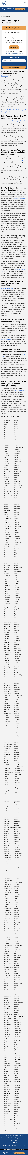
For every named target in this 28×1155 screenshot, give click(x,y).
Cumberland (7, 575)
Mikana (6, 835)
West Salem (17, 1097)
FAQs (24, 1145)
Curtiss (16, 575)
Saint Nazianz (7, 988)
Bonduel (6, 494)
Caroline (6, 528)
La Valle (6, 766)
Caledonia (6, 522)
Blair (5, 488)
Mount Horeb (17, 855)
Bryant (6, 514)
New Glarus (7, 876)
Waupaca (16, 1089)
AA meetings (4, 76)
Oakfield (16, 886)
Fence (5, 640)
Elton (15, 628)
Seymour (16, 998)
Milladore (16, 835)
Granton (16, 683)
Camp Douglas (8, 526)
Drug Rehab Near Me (7, 1138)
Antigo (6, 439)
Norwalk (16, 884)
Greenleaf (6, 691)
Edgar (5, 614)
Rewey (16, 961)
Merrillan (16, 831)
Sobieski (16, 1012)
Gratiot (16, 685)
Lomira (6, 789)
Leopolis (16, 781)
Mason (16, 815)
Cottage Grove (18, 567)
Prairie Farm (7, 947)
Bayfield (16, 469)
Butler (15, 516)
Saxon (5, 994)
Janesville (16, 740)
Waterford (17, 1081)
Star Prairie (7, 1028)
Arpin (5, 449)
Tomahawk (17, 1055)
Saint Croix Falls (18, 984)
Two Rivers (7, 1065)
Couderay (6, 569)
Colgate (6, 557)
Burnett (6, 516)
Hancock (16, 697)
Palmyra (16, 908)
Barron (6, 467)
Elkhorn (16, 622)
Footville (6, 648)
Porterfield (7, 939)
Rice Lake (6, 965)
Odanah (16, 890)
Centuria (6, 538)
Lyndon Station (8, 797)
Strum (15, 1039)
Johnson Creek (8, 744)
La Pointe (16, 764)
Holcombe (17, 719)
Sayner (16, 994)
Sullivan (16, 1043)
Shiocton (16, 1006)
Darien (16, 583)
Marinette (16, 809)
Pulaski (16, 951)
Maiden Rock (7, 799)
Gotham (16, 679)
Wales (5, 1077)
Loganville (16, 787)
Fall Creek (6, 638)
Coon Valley (7, 565)
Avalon (16, 455)
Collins (16, 557)
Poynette (16, 943)
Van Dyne (16, 1069)
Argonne (6, 443)
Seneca (6, 998)
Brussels (16, 512)
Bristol (6, 504)
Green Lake (17, 687)
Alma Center (17, 429)
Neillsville (6, 866)
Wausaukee (7, 1093)
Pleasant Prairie (18, 929)
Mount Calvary (18, 853)
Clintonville (17, 549)
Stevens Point (17, 1030)
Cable (5, 520)
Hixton (6, 719)
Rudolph (16, 982)
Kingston (16, 758)
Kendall (6, 750)
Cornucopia (7, 567)
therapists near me (20, 198)
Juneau (16, 746)
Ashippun (16, 449)
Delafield (16, 591)
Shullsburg (7, 1008)
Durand (6, 606)
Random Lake (17, 955)
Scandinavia (7, 996)
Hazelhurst (17, 707)
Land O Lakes (17, 774)
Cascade (16, 528)
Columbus (17, 559)
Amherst (16, 435)
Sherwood (7, 1006)
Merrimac (6, 833)
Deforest (6, 591)
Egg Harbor (7, 616)
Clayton (16, 545)
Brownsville (17, 508)
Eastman (6, 610)
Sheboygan (7, 1002)
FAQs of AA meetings (19, 390)
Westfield (6, 1101)
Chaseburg (17, 538)
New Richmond (8, 880)
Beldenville (17, 473)
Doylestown (7, 601)
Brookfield (17, 506)
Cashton (16, 530)
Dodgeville (7, 597)
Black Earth (7, 486)
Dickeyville (7, 595)
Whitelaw (6, 1107)
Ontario (16, 898)
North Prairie (7, 884)
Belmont (6, 477)
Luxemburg (17, 795)
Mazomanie (7, 821)
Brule (5, 512)
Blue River (16, 492)
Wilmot (16, 1111)
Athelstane (17, 451)
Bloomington (17, 490)
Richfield (16, 965)
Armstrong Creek (18, 447)
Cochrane (6, 553)
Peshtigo (16, 917)
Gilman (6, 671)
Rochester (7, 975)
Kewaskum (7, 754)
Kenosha (6, 752)
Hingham (16, 717)
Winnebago (17, 1116)
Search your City (14, 57)
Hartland (6, 701)
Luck (5, 795)
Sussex (6, 1049)
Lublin (15, 793)
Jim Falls (16, 742)
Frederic (6, 658)
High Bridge (7, 713)
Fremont (6, 660)
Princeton (6, 951)
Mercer (16, 829)
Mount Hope (7, 855)
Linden (6, 783)
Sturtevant (17, 1041)
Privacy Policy (6, 1145)
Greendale (17, 689)
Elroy (5, 628)
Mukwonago (7, 860)
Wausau (16, 1091)
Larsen (6, 778)
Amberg (16, 433)
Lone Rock (17, 789)
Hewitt (16, 711)
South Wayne (17, 1018)
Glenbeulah (7, 675)
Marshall (16, 813)
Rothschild (17, 980)
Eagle (15, 606)
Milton (6, 839)
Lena (5, 781)
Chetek (6, 540)
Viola (5, 1073)
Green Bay (7, 687)
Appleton (16, 439)
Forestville (7, 650)
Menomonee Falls (9, 827)
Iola (5, 734)
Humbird (16, 728)
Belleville (16, 475)
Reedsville (16, 959)
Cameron (16, 524)
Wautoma (16, 1093)
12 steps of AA (20, 161)
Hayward (16, 705)
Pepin (5, 917)
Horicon (6, 724)
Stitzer (6, 1032)
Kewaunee (17, 754)
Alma (5, 429)
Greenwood (7, 693)
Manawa (6, 801)
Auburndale (17, 453)
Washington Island (7, 1082)
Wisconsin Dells (8, 1120)
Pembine (16, 914)
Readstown (7, 957)
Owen (5, 906)
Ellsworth (16, 624)
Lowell (15, 791)
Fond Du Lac (7, 646)
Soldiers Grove (8, 1014)
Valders (6, 1069)
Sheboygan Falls (18, 1002)
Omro (5, 896)
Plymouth (6, 933)
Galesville (16, 663)
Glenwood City (18, 675)
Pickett (6, 923)
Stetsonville (17, 1028)
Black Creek (17, 484)
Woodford (17, 1124)
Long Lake (7, 791)
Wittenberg (17, 1122)
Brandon (6, 500)
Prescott (6, 949)
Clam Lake (7, 545)
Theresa (6, 1051)
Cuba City (6, 573)
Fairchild (6, 636)
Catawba (16, 532)
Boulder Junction (8, 496)
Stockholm (7, 1034)
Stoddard (16, 1034)
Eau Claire (16, 610)
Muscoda (16, 860)
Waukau (6, 1087)
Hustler (6, 732)
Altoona (6, 433)
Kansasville (7, 748)
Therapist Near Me (18, 1135)
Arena (15, 441)
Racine (6, 953)
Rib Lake (16, 963)
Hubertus (16, 726)
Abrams (16, 420)
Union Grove (17, 1065)
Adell (15, 422)
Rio (5, 971)
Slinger (6, 1012)
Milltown (16, 837)
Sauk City (6, 992)
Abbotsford (7, 420)
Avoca (5, 457)
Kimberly (16, 756)
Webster (16, 1095)
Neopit (6, 870)
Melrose (6, 825)
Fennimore (17, 640)
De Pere (16, 585)
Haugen (6, 703)
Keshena (16, 752)
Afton (5, 425)
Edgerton (16, 614)
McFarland (17, 821)
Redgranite (17, 957)
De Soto (6, 587)
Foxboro (6, 654)
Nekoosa (16, 866)
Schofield (16, 996)
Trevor (6, 1061)
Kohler (16, 760)
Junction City (7, 746)
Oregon (16, 900)
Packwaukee (7, 908)
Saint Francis (7, 986)
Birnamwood (7, 484)
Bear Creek (7, 471)
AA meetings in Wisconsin (18, 121)
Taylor (15, 1049)
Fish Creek (7, 644)
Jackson (6, 740)
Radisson (16, 953)
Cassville (6, 532)
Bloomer (6, 490)
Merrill (6, 831)
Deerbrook (7, 589)
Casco (5, 530)
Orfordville (7, 902)
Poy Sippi (6, 943)
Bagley (6, 459)
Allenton (16, 427)
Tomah (6, 1055)
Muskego (6, 862)
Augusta (6, 455)
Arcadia (6, 441)
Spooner (6, 1022)
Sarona (16, 990)
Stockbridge (17, 1032)
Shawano (16, 1000)
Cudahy (16, 573)
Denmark (16, 593)
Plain (5, 927)
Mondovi (16, 845)
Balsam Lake (17, 461)
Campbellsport (18, 526)
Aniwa (15, 437)
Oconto (16, 888)
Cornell (16, 565)
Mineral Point (17, 841)
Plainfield (16, 927)
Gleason (16, 671)
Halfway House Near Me (20, 1138)
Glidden (6, 677)
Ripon (15, 971)
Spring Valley (7, 1024)
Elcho (5, 618)
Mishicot (6, 845)
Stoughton (17, 1037)
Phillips (6, 921)
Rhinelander (7, 963)
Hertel (5, 711)
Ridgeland (16, 967)
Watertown (17, 1085)
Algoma (6, 427)
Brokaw (6, 506)
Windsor (6, 1116)
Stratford (6, 1039)
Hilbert (6, 715)
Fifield (15, 642)
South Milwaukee (18, 1016)
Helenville (6, 709)
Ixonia (15, 738)
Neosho (16, 870)
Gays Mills (7, 665)
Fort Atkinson (17, 650)
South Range (7, 1018)
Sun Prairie (17, 1045)
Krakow (6, 762)
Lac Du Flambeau (18, 766)
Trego (5, 1059)
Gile (5, 669)
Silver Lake (17, 1008)
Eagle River (7, 608)
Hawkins (16, 703)
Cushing (6, 577)
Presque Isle (17, 949)
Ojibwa (6, 894)
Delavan (6, 593)
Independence (18, 732)
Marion (6, 811)
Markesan (16, 811)
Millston (6, 837)
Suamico (6, 1043)
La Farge (6, 764)
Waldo (15, 1075)
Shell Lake (16, 1004)
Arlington (6, 447)
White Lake (7, 1105)
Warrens (6, 1079)
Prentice (16, 947)
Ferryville (6, 642)
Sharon (6, 1000)
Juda (15, 744)
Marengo (16, 807)
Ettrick (16, 632)
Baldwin (6, 461)
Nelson (6, 868)
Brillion (16, 502)
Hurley (6, 730)
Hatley (15, 701)
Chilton (6, 542)
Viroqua (16, 1073)
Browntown (7, 510)
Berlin (15, 479)
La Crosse (16, 762)
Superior (6, 1047)
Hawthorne (7, 705)
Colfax (15, 555)
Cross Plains (17, 571)
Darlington (7, 585)
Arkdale (16, 445)
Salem (15, 988)
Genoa (16, 665)
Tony (5, 1057)
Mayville (16, 819)
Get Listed (14, 1140)
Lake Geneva (17, 768)
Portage (16, 937)
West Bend (7, 1097)
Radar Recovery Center (7, 288)
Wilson (6, 1114)
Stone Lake (7, 1037)
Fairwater (16, 636)
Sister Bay (16, 1010)
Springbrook (17, 1024)
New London (17, 878)
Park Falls (16, 910)
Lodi (5, 787)
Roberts (16, 973)
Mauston (6, 819)
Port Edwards (7, 935)
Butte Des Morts (8, 518)
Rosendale (17, 978)
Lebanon (16, 778)
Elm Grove (7, 626)
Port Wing (7, 937)
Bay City (6, 469)
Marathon (7, 807)
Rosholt (6, 980)
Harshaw (6, 699)
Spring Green (17, 1022)
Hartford (16, 699)
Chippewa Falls (18, 542)
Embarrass (7, 630)
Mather (6, 817)
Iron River (6, 738)
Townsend (17, 1057)
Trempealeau (17, 1059)
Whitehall (16, 1105)
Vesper (16, 1071)
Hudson (6, 728)
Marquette (7, 813)
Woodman (7, 1126)
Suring (16, 1047)
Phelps (16, 919)
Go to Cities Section (14, 67)
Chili (15, 540)
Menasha (16, 825)
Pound (16, 941)
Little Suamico (8, 785)
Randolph (6, 955)
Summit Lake (7, 1045)
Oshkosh (6, 904)
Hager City (7, 695)
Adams (6, 422)
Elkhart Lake (7, 622)
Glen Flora (7, 673)
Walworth (16, 1077)
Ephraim (6, 632)
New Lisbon (7, 878)
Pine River (6, 925)
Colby (15, 553)
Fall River (16, 638)
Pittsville (16, 925)
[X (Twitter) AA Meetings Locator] (16, 1142)
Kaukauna (16, 748)
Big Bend (6, 481)
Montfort (6, 849)
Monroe (6, 847)
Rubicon (6, 982)
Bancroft (6, 463)
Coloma (6, 559)
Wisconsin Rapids (18, 1120)
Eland (15, 616)
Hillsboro (6, 717)
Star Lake (16, 1026)
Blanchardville (18, 488)
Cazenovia (7, 534)
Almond (16, 431)
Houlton (6, 726)
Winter (16, 1118)
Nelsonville (17, 868)
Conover (6, 563)
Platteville (6, 929)
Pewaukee (7, 919)
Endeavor (16, 630)
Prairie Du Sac (18, 945)
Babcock (16, 457)
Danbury (16, 581)
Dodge (16, 595)
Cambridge (7, 524)
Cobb (15, 551)
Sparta (6, 1020)
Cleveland (16, 547)
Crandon (16, 569)
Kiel (5, 756)
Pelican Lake (7, 914)
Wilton (16, 1114)
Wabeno (6, 1075)
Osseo (15, 904)
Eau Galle (6, 612)
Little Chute (17, 783)
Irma (15, 734)
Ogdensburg (7, 892)
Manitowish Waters (17, 802)
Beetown (6, 473)
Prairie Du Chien (8, 945)
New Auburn (17, 872)
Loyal (5, 793)
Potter (6, 941)
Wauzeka (6, 1095)
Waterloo (6, 1085)
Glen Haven (17, 673)
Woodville (6, 1128)
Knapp (6, 760)
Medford (6, 823)
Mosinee (6, 853)
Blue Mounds (7, 492)
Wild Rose (6, 1109)
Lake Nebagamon (19, 770)
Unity (5, 1067)
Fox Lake (16, 652)
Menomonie (17, 827)
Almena (6, 431)
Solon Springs (18, 1014)
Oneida (6, 898)
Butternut (16, 518)
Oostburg (6, 900)
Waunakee (7, 1089)
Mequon (6, 829)
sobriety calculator (6, 339)
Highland (16, 713)
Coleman (6, 555)
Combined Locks (8, 561)
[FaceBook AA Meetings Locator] (14, 1142)
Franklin (6, 656)
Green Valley (7, 689)
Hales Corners (18, 695)
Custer (16, 577)
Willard (16, 1109)
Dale (5, 579)
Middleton (17, 833)
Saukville (16, 992)
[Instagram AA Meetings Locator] (11, 1142)
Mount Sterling (8, 858)
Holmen (16, 722)
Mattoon (16, 817)
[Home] (1, 16)
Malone (16, 799)
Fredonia (16, 658)
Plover (6, 931)
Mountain (16, 858)
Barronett (16, 467)
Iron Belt (6, 736)
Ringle (15, 969)
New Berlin (7, 874)
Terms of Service (16, 1145)
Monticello (17, 849)
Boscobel (16, 494)
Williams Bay (7, 1111)
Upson (16, 1067)
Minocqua (7, 843)
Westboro (6, 1099)
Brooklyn (6, 508)
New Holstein (17, 876)
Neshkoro (6, 872)
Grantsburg (7, 685)
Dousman (6, 599)
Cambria (16, 522)
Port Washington (18, 935)
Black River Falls (18, 486)
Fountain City (7, 652)
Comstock (16, 561)
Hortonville (17, 724)
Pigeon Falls (17, 923)
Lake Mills (6, 770)
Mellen (16, 823)
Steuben (6, 1030)
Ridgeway (6, 969)
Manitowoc (7, 805)
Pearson (16, 912)
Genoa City (7, 667)
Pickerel (16, 921)
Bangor (16, 463)
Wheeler (16, 1103)
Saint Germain (18, 986)
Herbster (16, 709)
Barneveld (16, 465)
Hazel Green (7, 707)
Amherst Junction (8, 437)
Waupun (6, 1091)
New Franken (17, 874)
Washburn (17, 1079)
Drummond (7, 604)
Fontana (16, 646)
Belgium (6, 475)
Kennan (16, 750)
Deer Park (16, 587)
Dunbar (16, 604)
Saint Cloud (7, 984)
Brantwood (17, 500)
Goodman (16, 677)
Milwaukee (17, 839)
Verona (6, 1071)
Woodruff (16, 1126)
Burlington (17, 514)
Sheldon (6, 1004)
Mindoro (6, 841)
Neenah (16, 864)
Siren (5, 1010)
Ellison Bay (7, 624)
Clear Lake (7, 547)
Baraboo (6, 465)
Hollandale (7, 722)
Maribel (6, 809)
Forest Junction (18, 648)
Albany (16, 425)
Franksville (17, 656)
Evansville (6, 634)
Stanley (6, 1026)
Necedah (6, 864)
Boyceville (6, 498)
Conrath (16, 563)
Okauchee (17, 894)
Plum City (16, 931)
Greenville (16, 691)
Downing (16, 599)
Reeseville (6, 961)
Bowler (16, 496)
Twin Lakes (17, 1063)
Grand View (7, 683)
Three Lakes (7, 1053)
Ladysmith (7, 768)
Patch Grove (7, 912)
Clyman (6, 551)
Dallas (15, 579)
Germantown (17, 667)
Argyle (15, 443)
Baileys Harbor (18, 459)
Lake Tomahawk (8, 772)
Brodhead (16, 504)
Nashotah (16, 862)
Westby (16, 1099)
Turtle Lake (7, 1063)
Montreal (6, 851)
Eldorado (16, 618)
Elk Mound (17, 620)
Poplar (16, 933)
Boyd (15, 498)
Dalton (6, 581)
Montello (16, 847)
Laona (15, 776)
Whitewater (17, 1107)
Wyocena (6, 1130)
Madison (16, 797)
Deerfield (16, 589)
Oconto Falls (7, 890)
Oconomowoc (8, 888)
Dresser (16, 601)
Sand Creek (7, 990)
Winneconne (7, 1118)
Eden (15, 612)
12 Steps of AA (9, 1135)
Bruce (15, 510)
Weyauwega (17, 1101)
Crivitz (5, 571)
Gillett (15, 669)
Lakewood (17, 772)
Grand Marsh (17, 681)
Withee (6, 1122)
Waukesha (17, 1087)
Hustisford (17, 730)
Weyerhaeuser (8, 1103)
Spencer (16, 1020)
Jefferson (6, 742)
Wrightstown (17, 1128)
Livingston (17, 785)
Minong (16, 843)
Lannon (6, 776)
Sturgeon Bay (7, 1041)
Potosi (15, 939)
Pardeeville (7, 910)
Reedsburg (7, 959)
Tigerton (16, 1053)
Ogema (16, 892)
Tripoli (15, 1061)
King (5, 758)
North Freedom (18, 882)
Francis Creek (17, 654)
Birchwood (17, 481)
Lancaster (6, 774)
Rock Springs (17, 975)
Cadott (16, 520)
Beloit (15, 477)
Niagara (6, 882)
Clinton (6, 549)
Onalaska (16, 896)
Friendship (17, 660)
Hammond (7, 697)
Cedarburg (17, 536)
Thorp (15, 1051)
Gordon (6, 679)
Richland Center (8, 967)
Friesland (6, 663)
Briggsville (7, 502)
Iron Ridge (17, 736)
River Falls (6, 973)
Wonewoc (6, 1124)
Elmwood (16, 626)
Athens (6, 453)
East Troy (16, 608)
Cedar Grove (7, 536)
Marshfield (7, 815)
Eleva (5, 620)
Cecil (15, 534)
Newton (16, 880)
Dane (5, 583)
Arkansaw (6, 445)
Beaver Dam (17, 471)
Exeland (16, 634)
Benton (6, 479)
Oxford (16, 906)
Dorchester (17, 597)
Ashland (6, 451)
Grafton (6, 681)
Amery (6, 435)
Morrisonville (17, 851)
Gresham (16, 693)
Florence (16, 644)
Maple (15, 805)
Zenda (15, 1130)
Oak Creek (7, 886)
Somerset (6, 1016)
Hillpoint (16, 715)
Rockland (6, 978)
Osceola (16, 902)
